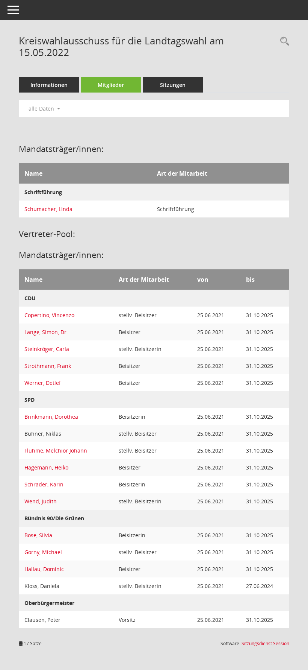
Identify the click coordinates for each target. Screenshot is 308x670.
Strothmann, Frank (47, 365)
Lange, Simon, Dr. (46, 332)
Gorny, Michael (43, 552)
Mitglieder (111, 84)
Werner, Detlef (42, 382)
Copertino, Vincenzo (49, 315)
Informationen (49, 84)
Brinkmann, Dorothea (51, 416)
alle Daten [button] (42, 108)
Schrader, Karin (43, 484)
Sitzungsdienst (265, 643)
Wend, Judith (40, 501)
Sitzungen (173, 84)
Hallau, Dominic (44, 569)
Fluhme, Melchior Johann (55, 450)
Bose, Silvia (38, 535)
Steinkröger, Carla (46, 348)
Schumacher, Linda (48, 209)
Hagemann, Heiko (46, 467)
